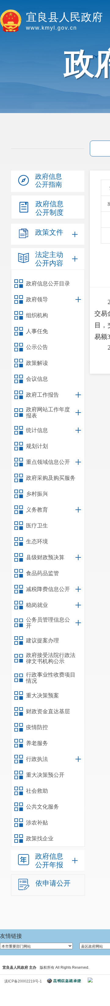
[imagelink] (90, 980)
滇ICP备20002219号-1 (23, 981)
